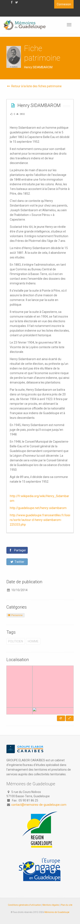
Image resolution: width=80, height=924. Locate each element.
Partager (19, 550)
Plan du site (66, 905)
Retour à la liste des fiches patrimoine (36, 86)
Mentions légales (50, 905)
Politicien (15, 641)
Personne (17, 615)
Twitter (19, 561)
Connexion (64, 4)
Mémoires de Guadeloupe (56, 912)
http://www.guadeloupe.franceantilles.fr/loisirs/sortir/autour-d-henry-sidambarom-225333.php (40, 519)
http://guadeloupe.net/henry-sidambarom (38, 508)
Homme (33, 641)
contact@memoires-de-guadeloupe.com (38, 804)
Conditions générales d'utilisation (24, 905)
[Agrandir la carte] (70, 718)
